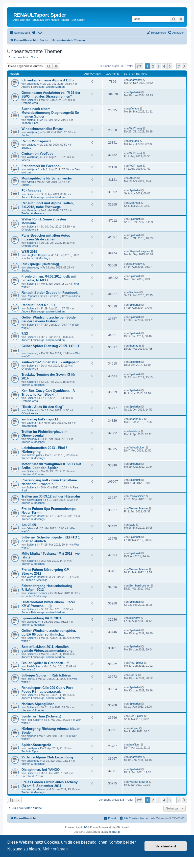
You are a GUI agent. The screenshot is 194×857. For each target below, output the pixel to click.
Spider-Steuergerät (36, 745)
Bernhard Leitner (37, 593)
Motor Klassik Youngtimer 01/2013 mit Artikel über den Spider (51, 466)
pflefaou (31, 119)
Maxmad (32, 210)
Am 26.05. (29, 525)
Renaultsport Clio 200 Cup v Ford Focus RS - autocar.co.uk (47, 689)
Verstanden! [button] (165, 846)
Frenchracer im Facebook (41, 166)
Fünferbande (31, 191)
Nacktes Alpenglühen (38, 704)
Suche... (26, 135)
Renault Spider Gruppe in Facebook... (51, 293)
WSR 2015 (29, 252)
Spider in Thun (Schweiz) (41, 716)
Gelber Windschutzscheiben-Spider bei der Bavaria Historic (49, 319)
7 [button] (179, 66)
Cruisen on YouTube (37, 153)
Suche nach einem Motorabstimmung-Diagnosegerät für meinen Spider (50, 112)
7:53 (24, 333)
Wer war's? (28, 669)
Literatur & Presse (32, 474)
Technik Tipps (30, 122)
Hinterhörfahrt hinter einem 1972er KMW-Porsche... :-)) (48, 604)
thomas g (32, 353)
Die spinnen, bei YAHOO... (42, 770)
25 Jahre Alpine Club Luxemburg (47, 757)
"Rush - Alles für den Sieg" (42, 407)
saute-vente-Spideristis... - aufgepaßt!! (51, 362)
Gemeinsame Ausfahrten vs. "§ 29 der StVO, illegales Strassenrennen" (50, 94)
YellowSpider (34, 455)
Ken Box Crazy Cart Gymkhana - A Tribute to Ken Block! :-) (48, 392)
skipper (31, 735)
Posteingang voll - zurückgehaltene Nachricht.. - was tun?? (49, 482)
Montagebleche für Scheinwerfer (46, 178)
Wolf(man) (33, 132)
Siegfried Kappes (37, 255)
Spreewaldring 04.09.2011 (41, 618)
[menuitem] (37, 33)
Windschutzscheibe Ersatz (42, 129)
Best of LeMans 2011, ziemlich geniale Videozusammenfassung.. (48, 648)
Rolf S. (31, 678)
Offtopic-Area (29, 102)
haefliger (32, 748)
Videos (25, 160)
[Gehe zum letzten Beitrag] (144, 79)
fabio (30, 528)
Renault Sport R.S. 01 (38, 305)
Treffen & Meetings (33, 213)
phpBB (84, 827)
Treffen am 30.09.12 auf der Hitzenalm (50, 496)
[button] (139, 66)
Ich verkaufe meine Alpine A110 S (47, 80)
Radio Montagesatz (36, 141)
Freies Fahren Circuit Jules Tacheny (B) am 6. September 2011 (49, 784)
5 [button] (170, 66)
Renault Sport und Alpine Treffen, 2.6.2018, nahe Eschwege (47, 205)
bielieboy (32, 438)
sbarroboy (33, 83)
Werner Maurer (36, 515)
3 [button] (158, 66)
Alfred (30, 181)
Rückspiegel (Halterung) (40, 264)
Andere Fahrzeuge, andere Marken (43, 86)
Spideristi (32, 99)
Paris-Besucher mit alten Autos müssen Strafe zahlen (45, 237)
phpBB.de (114, 831)
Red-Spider (34, 666)
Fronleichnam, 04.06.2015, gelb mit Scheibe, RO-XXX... (48, 278)
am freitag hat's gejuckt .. (41, 419)
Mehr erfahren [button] (55, 849)
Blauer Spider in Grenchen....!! (45, 663)
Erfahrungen (29, 425)
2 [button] (153, 66)
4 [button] (164, 66)
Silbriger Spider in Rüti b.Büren (46, 675)
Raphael (32, 296)
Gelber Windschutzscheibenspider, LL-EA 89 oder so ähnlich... (48, 632)
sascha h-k (34, 422)
